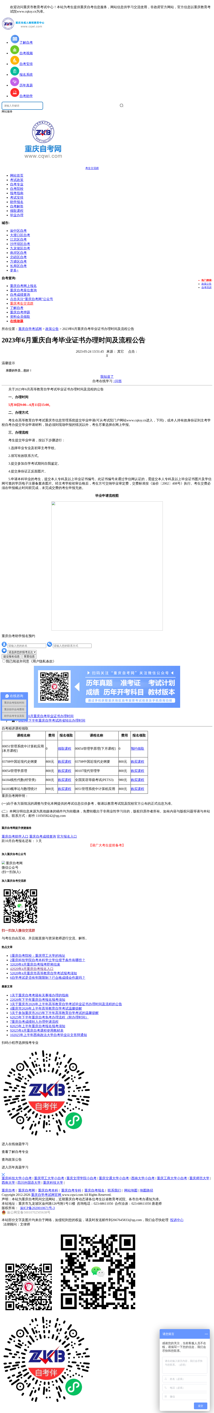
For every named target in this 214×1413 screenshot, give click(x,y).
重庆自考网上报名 (23, 286)
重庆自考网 (26, 1190)
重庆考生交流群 (21, 303)
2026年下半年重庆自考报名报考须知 (37, 999)
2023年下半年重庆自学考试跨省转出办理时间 (51, 720)
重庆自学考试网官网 (46, 1195)
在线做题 (16, 321)
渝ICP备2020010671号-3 (37, 1208)
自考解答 (16, 206)
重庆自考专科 (71, 1190)
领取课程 (16, 210)
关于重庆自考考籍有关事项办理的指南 (39, 995)
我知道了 (107, 376)
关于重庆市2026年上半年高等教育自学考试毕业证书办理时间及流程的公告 (66, 1004)
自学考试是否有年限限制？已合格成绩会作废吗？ (47, 977)
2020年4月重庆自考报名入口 (32, 969)
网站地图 (131, 1190)
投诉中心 (176, 1220)
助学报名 (16, 202)
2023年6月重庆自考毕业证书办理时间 (46, 716)
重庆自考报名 (94, 1190)
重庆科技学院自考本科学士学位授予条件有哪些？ (47, 960)
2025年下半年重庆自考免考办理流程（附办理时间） (49, 1017)
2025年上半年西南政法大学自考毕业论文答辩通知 (48, 1035)
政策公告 (206, 283)
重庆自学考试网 (30, 329)
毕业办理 (16, 215)
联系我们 (114, 1190)
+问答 (117, 381)
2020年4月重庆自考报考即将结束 (35, 964)
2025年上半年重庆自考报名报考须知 (37, 1026)
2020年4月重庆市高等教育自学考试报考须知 (43, 973)
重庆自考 (8, 1190)
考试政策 (16, 180)
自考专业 (16, 184)
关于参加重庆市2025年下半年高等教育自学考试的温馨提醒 (54, 1013)
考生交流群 (92, 168)
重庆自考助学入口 (15, 836)
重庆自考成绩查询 (42, 836)
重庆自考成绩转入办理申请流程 (34, 1021)
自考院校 (16, 188)
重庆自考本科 (48, 1190)
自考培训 (206, 287)
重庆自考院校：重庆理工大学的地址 (37, 955)
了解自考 (16, 308)
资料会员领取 (20, 316)
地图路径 (146, 1190)
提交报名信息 (11, 656)
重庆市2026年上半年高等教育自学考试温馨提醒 (46, 1008)
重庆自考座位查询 (23, 290)
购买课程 (64, 761)
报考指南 (16, 193)
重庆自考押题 (20, 312)
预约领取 (137, 748)
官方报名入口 (67, 836)
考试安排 (16, 197)
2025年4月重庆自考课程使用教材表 (37, 1030)
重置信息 (29, 656)
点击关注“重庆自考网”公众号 (31, 299)
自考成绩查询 (20, 294)
